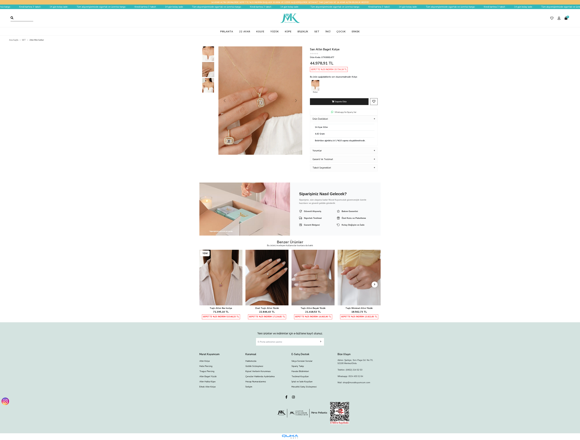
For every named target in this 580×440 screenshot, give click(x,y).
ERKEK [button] (356, 31)
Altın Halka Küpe (207, 381)
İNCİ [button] (328, 31)
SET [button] (316, 31)
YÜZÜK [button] (274, 31)
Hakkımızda (250, 361)
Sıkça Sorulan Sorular (302, 361)
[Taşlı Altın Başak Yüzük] (266, 278)
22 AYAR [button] (244, 31)
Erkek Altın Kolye (207, 386)
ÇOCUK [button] (341, 31)
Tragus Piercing (206, 371)
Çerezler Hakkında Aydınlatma (260, 376)
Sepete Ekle (341, 101)
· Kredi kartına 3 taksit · (86, 6)
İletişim (248, 386)
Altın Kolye (204, 361)
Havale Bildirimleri (300, 371)
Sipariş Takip (298, 366)
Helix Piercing (205, 366)
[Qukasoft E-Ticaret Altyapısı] (290, 436)
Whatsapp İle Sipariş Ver (345, 112)
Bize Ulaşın (344, 354)
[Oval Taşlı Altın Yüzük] (220, 278)
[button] (552, 18)
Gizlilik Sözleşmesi (254, 366)
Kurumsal (250, 354)
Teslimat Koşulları (300, 376)
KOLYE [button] (260, 31)
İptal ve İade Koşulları (302, 381)
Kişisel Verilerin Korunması (258, 371)
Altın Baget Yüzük (208, 376)
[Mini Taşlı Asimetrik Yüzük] (359, 271)
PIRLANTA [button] (226, 31)
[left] (205, 284)
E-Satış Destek (300, 354)
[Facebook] (286, 397)
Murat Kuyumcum (209, 354)
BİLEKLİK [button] (303, 31)
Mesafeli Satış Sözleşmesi (304, 386)
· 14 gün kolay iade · (115, 6)
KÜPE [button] (288, 31)
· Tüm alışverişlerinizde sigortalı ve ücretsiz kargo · (42, 6)
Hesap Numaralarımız (255, 381)
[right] (374, 284)
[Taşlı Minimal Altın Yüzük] (313, 278)
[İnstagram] (293, 397)
